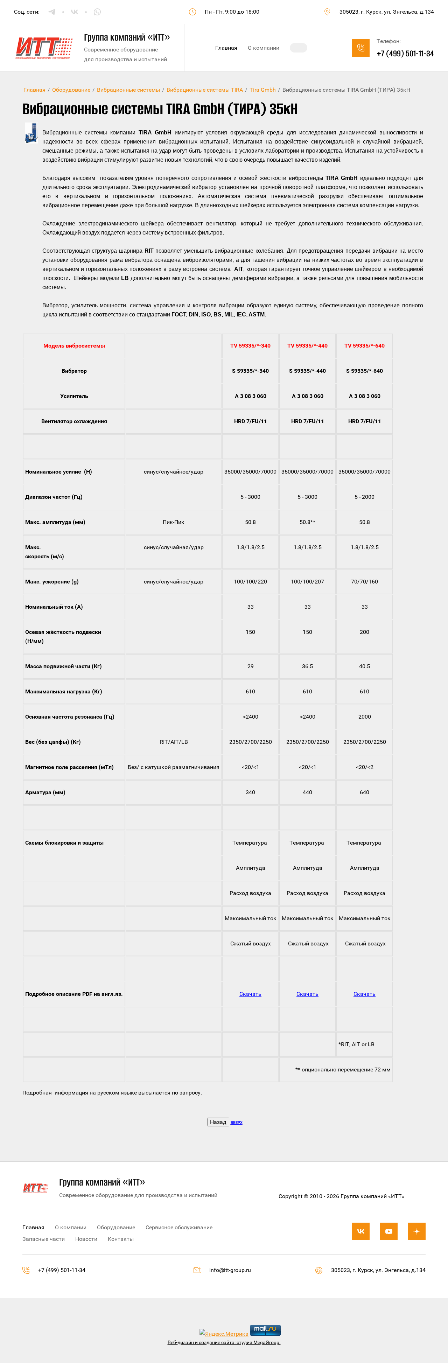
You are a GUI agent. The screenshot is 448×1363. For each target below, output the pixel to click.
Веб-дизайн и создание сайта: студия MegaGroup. (224, 1342)
